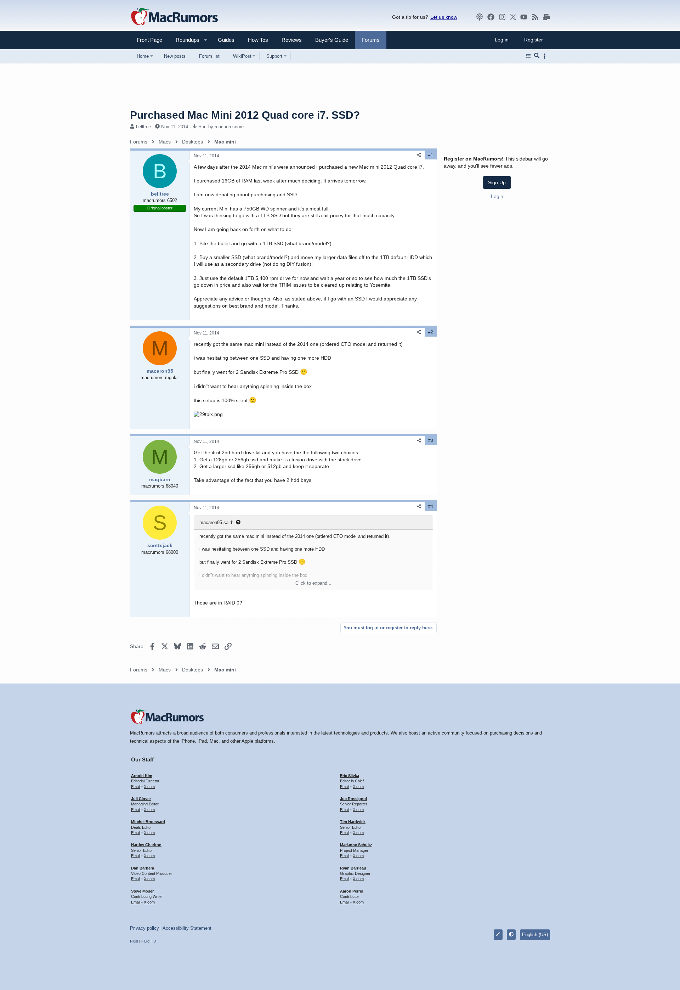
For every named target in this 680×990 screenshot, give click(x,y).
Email (135, 786)
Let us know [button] (443, 17)
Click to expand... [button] (313, 583)
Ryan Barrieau (353, 868)
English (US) (535, 934)
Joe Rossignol (353, 799)
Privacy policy (144, 928)
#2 (430, 332)
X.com (149, 786)
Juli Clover (141, 799)
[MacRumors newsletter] (546, 17)
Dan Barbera (142, 868)
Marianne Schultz (356, 845)
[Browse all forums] (528, 56)
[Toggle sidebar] (546, 56)
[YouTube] (523, 17)
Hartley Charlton (146, 845)
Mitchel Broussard (148, 822)
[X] (513, 17)
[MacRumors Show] (479, 17)
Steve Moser (142, 891)
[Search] (537, 56)
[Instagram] (502, 17)
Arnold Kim (141, 776)
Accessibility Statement (187, 928)
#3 (430, 440)
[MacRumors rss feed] (535, 17)
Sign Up (497, 182)
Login (497, 196)
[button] (184, 40)
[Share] (419, 155)
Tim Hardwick (353, 822)
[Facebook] (490, 17)
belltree (143, 126)
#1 (430, 154)
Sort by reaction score (221, 126)
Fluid (134, 941)
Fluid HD (148, 941)
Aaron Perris (351, 891)
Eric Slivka (349, 776)
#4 (430, 506)
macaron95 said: (216, 522)
